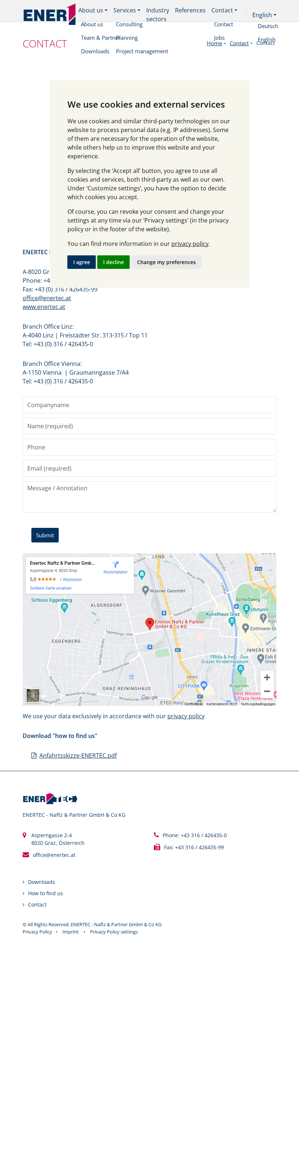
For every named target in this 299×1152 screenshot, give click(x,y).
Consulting (129, 24)
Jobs (219, 37)
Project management (142, 51)
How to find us (45, 893)
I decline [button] (113, 262)
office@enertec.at (47, 298)
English (262, 15)
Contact (223, 24)
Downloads (41, 881)
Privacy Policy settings (114, 931)
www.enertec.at (44, 307)
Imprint (70, 931)
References (190, 10)
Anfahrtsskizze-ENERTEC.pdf (78, 755)
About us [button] (90, 10)
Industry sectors (157, 14)
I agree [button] (81, 262)
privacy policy (190, 244)
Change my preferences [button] (166, 262)
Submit (45, 535)
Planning (127, 37)
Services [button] (124, 10)
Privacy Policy (37, 931)
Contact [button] (222, 10)
